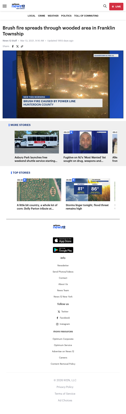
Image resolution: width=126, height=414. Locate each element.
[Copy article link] (22, 46)
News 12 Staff (10, 41)
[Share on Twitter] (17, 46)
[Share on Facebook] (12, 46)
